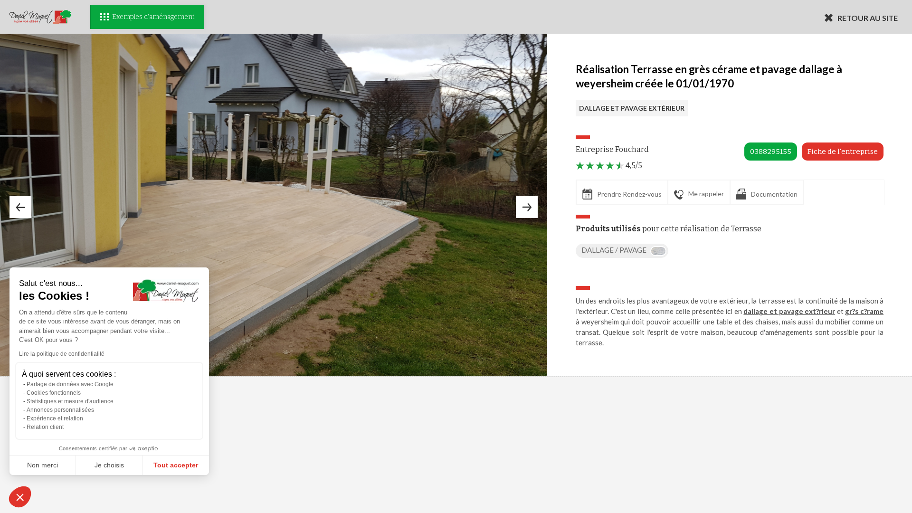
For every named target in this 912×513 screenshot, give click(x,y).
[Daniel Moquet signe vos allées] (40, 17)
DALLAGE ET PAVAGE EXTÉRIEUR (631, 108)
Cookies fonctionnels (54, 393)
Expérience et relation (55, 418)
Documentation (774, 194)
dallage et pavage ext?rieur (789, 311)
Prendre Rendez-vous (629, 194)
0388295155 (770, 151)
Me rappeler (706, 194)
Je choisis (109, 465)
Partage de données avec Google (70, 384)
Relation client (45, 427)
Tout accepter (175, 465)
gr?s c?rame (864, 311)
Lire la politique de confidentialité (61, 354)
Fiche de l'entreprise (843, 151)
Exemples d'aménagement (153, 17)
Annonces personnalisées (60, 410)
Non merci (42, 465)
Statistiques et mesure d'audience (70, 401)
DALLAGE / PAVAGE (614, 250)
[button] (20, 496)
